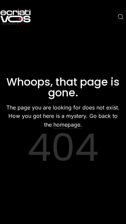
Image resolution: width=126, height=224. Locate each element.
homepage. (67, 124)
